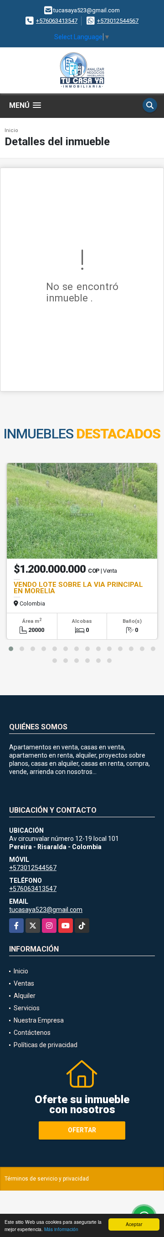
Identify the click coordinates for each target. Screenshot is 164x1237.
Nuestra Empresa (39, 1020)
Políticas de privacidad (45, 1045)
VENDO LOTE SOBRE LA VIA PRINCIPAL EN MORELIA (78, 587)
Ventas (24, 983)
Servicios (27, 1008)
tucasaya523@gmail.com (45, 909)
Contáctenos (32, 1032)
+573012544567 (117, 20)
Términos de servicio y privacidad (47, 1179)
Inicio (11, 130)
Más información (61, 1229)
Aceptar (134, 1224)
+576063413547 (56, 20)
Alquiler (25, 995)
